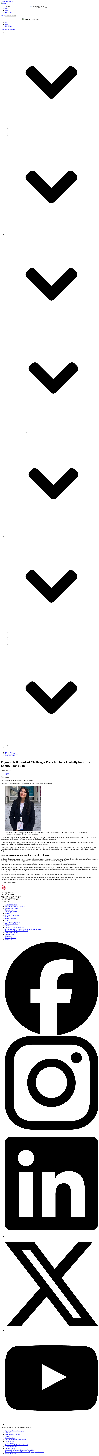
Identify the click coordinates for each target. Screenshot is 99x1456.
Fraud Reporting (10, 1438)
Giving (7, 749)
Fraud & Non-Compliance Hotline (15, 1439)
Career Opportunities (11, 912)
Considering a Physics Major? (21, 422)
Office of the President (11, 924)
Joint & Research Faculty (16, 634)
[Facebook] (51, 1035)
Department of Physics (8, 29)
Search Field (8, 7)
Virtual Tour (8, 939)
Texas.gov (8, 1432)
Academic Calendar (11, 905)
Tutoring (15, 434)
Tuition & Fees (9, 934)
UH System (8, 936)
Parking (7, 925)
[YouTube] (51, 1424)
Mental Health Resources (12, 922)
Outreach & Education (15, 133)
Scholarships (16, 429)
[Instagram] (51, 1129)
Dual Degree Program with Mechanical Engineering (28, 427)
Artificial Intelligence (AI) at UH (15, 906)
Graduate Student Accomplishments (23, 528)
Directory (7, 913)
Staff (10, 643)
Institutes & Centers (14, 233)
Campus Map (9, 910)
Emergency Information (12, 915)
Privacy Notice (9, 1443)
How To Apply (17, 535)
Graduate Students (14, 641)
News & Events (9, 755)
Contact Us (12, 135)
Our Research (13, 132)
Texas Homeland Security (12, 1434)
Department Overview (15, 128)
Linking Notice (9, 1441)
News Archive (13, 745)
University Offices (10, 938)
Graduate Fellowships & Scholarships (23, 533)
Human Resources (10, 918)
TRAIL (7, 1436)
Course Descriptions (18, 432)
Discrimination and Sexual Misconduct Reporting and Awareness (24, 929)
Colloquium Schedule (15, 743)
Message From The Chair (16, 130)
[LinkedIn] (51, 1236)
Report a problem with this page (14, 1431)
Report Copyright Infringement (14, 927)
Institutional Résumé (11, 1446)
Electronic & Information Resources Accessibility (20, 1450)
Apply (7, 10)
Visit (6, 8)
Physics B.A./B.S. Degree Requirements (24, 424)
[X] (51, 1330)
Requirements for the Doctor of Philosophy (25, 531)
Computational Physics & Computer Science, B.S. (27, 425)
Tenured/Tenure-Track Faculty (18, 632)
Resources (8, 747)
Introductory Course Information (22, 431)
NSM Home (8, 12)
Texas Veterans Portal (11, 932)
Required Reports (10, 1448)
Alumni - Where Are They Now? (19, 646)
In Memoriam (13, 644)
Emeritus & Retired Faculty (17, 637)
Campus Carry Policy (11, 908)
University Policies (10, 1453)
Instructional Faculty (15, 636)
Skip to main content (7, 1)
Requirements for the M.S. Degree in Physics (26, 529)
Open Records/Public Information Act (16, 931)
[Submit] (46, 7)
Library (7, 920)
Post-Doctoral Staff (14, 639)
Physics (7, 774)
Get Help (7, 917)
